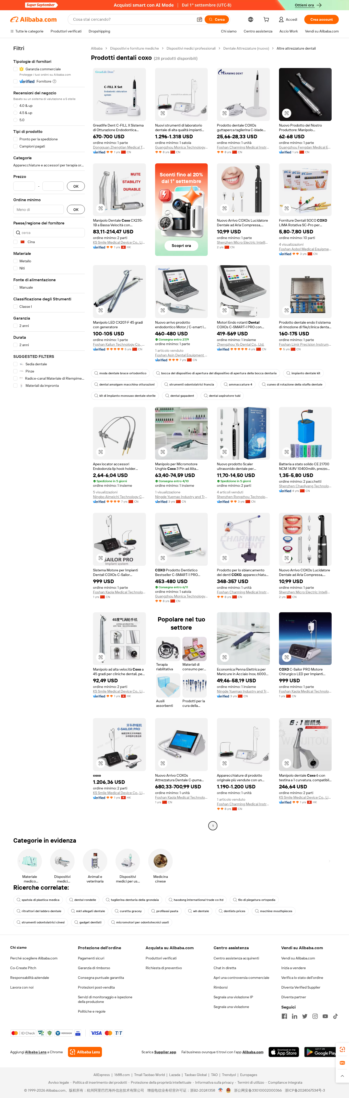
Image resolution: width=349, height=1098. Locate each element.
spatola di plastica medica (41, 900)
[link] (342, 1049)
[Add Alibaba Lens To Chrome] (85, 1052)
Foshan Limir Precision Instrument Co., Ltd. (305, 344)
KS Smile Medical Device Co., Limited (119, 242)
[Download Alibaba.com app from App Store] (284, 1052)
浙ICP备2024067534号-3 (305, 1090)
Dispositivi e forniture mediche (134, 48)
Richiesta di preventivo (164, 968)
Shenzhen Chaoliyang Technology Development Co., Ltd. (305, 486)
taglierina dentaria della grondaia (135, 900)
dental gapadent (182, 396)
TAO (214, 1075)
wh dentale (201, 911)
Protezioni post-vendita (96, 987)
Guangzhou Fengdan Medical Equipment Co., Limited (305, 147)
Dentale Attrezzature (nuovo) (246, 48)
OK (75, 186)
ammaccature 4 (240, 384)
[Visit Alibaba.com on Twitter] (305, 1016)
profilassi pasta (167, 911)
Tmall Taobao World (149, 1075)
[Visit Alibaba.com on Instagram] (315, 1016)
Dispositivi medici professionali (191, 48)
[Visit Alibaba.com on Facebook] (284, 1016)
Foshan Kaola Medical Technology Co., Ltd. (119, 592)
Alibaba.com (252, 1052)
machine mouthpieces (276, 911)
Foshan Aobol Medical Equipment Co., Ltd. (305, 249)
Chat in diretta (225, 968)
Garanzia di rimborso (94, 968)
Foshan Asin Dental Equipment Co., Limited (181, 355)
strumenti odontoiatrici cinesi (43, 922)
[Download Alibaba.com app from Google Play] (321, 1052)
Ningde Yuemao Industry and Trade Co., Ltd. (181, 497)
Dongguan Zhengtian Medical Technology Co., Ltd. (119, 147)
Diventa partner (293, 997)
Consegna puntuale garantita (101, 978)
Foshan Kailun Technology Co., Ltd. (119, 344)
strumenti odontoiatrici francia (191, 384)
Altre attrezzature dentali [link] (296, 48)
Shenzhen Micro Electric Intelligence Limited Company (243, 242)
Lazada (174, 1075)
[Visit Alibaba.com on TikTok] (335, 1016)
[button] (199, 19)
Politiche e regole (92, 1011)
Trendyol (229, 1075)
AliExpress (102, 1075)
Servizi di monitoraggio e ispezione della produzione (105, 999)
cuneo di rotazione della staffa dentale (294, 384)
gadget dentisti (90, 922)
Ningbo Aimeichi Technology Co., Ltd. (119, 497)
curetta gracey (131, 911)
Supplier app (165, 1052)
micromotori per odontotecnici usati (142, 922)
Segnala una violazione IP (233, 997)
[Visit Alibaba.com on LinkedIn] (295, 1016)
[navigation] (49, 437)
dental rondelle (85, 900)
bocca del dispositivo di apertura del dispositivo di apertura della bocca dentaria (219, 373)
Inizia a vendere (293, 968)
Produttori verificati (161, 958)
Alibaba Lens (35, 1052)
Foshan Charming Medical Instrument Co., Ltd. (243, 147)
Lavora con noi (21, 987)
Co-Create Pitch (23, 968)
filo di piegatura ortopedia (256, 900)
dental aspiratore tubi (224, 396)
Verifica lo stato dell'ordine (302, 978)
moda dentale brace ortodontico (122, 373)
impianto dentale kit (306, 373)
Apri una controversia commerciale (241, 978)
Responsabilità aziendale (29, 978)
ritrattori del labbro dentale (41, 911)
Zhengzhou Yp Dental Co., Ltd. (240, 344)
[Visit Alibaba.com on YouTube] (325, 1016)
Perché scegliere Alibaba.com (33, 958)
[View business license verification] (220, 1090)
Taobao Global (195, 1075)
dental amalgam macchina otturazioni (127, 384)
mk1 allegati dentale (90, 911)
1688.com (122, 1075)
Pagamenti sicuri (91, 958)
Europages (248, 1075)
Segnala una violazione (231, 1007)
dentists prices (234, 911)
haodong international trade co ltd (198, 900)
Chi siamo (18, 947)
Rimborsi (221, 987)
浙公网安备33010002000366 (258, 1090)
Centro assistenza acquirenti (236, 958)
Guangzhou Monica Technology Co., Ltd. (181, 147)
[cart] (267, 20)
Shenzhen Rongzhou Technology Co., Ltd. (243, 497)
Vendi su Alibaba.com (298, 958)
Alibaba (96, 48)
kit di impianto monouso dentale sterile (127, 396)
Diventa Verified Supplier (300, 987)
